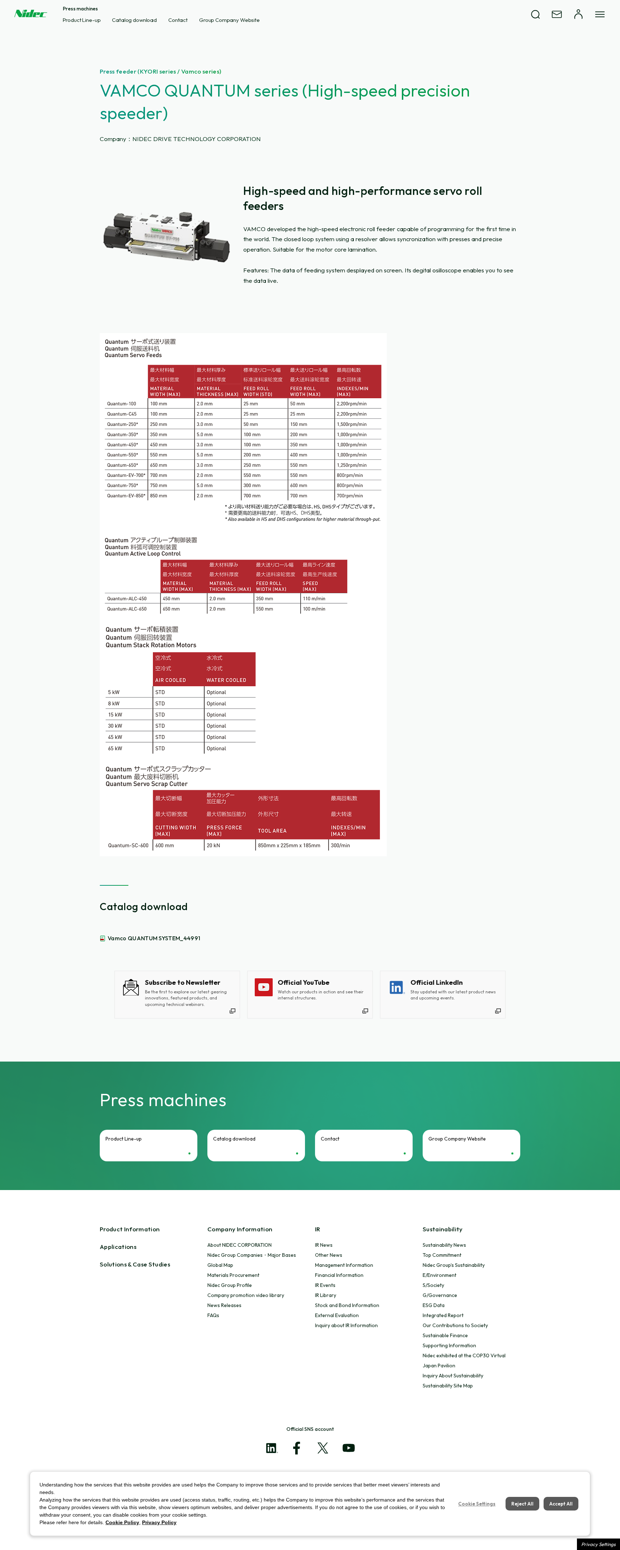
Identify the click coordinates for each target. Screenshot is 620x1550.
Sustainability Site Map (448, 1385)
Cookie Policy (122, 1522)
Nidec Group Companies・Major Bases (251, 1255)
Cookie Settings (476, 1504)
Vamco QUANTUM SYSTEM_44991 (154, 938)
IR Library (325, 1295)
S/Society (433, 1285)
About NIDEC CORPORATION (239, 1245)
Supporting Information (449, 1345)
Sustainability (443, 1229)
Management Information (344, 1265)
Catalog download (134, 20)
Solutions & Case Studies (135, 1264)
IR (317, 1229)
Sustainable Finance (445, 1335)
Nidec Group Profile (229, 1285)
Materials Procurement (233, 1275)
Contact (178, 20)
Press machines (80, 8)
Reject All (522, 1504)
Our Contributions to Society (455, 1325)
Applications (118, 1247)
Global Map (220, 1265)
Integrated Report (443, 1315)
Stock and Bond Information (347, 1305)
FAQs (213, 1315)
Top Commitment (442, 1255)
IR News (324, 1245)
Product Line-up (82, 20)
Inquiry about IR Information (346, 1325)
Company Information (239, 1229)
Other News (328, 1255)
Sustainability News (444, 1245)
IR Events (325, 1285)
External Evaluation (337, 1315)
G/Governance (440, 1295)
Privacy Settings (598, 1544)
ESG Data (434, 1305)
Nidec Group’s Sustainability (454, 1265)
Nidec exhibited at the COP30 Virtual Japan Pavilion (464, 1360)
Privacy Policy (159, 1522)
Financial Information (339, 1275)
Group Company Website (229, 20)
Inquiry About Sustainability (453, 1375)
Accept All (561, 1504)
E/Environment (439, 1275)
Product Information (130, 1229)
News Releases (224, 1305)
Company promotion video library (245, 1295)
